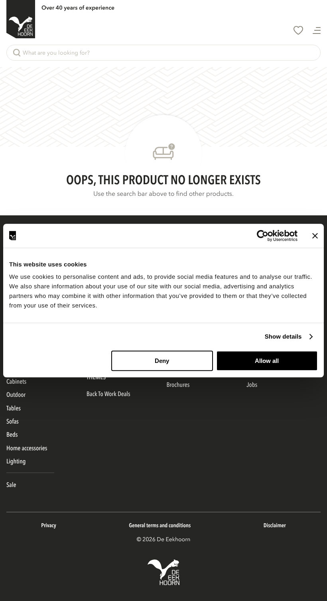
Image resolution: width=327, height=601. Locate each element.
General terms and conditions (160, 526)
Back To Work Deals (108, 394)
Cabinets (16, 381)
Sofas (12, 421)
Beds (12, 434)
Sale (11, 485)
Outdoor (16, 394)
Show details (283, 336)
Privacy (48, 526)
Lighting (16, 461)
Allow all (267, 360)
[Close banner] (315, 235)
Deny (162, 360)
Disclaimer (275, 526)
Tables (13, 408)
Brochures (178, 384)
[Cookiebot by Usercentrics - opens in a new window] (262, 236)
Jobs (251, 384)
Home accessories (26, 448)
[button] (163, 53)
